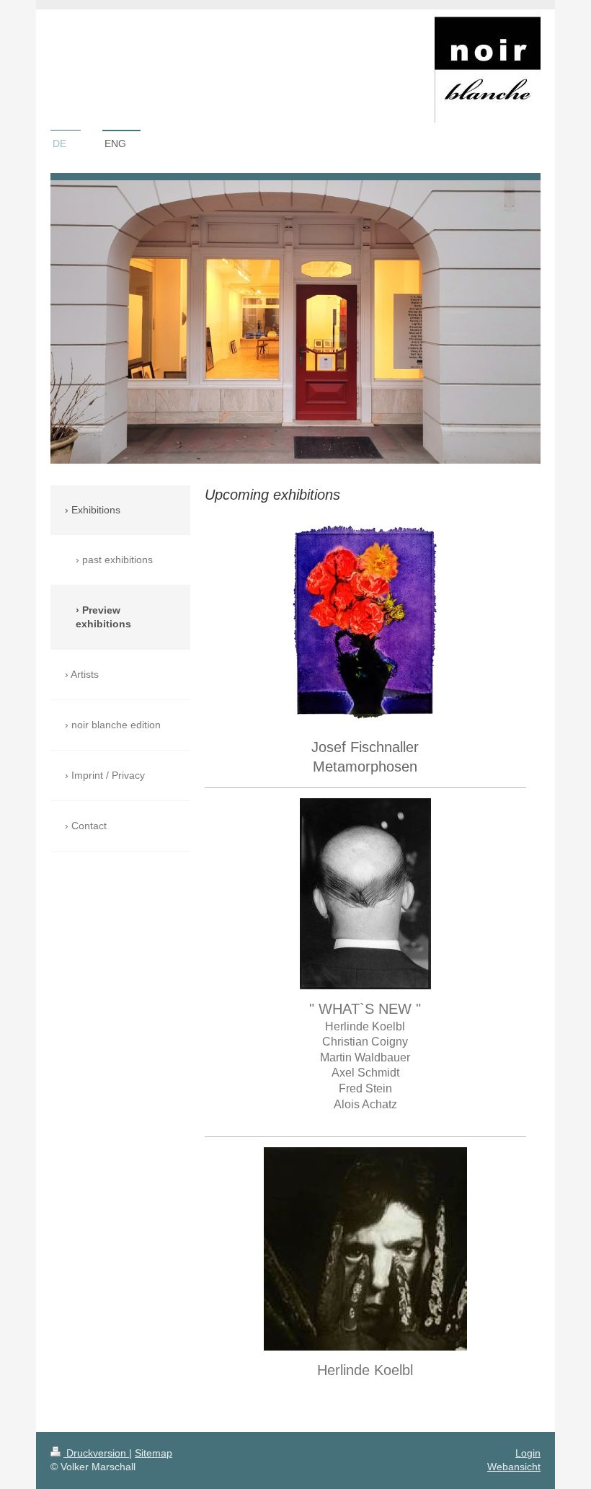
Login (528, 1453)
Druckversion (96, 1453)
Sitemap (153, 1453)
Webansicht (514, 1466)
